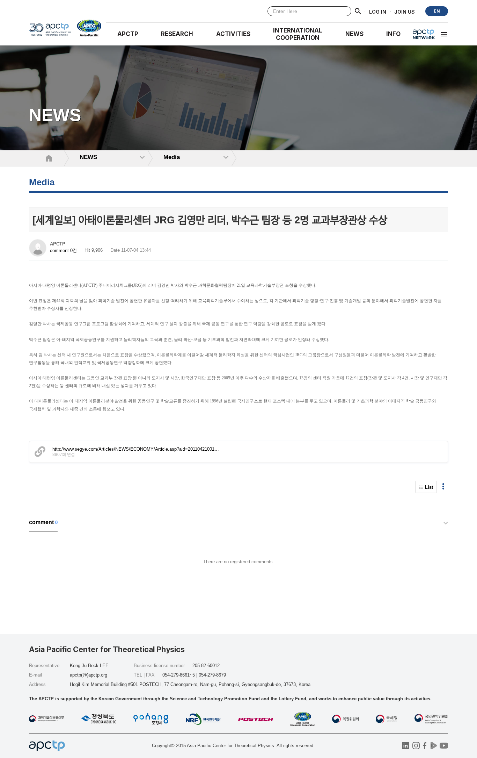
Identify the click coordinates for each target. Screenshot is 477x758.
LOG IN (377, 11)
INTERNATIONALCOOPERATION (297, 34)
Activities (233, 33)
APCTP (127, 33)
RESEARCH (177, 33)
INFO (393, 33)
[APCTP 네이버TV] (433, 745)
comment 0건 (63, 250)
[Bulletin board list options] (443, 487)
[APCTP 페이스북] (424, 745)
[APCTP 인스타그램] (416, 745)
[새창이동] (86, 28)
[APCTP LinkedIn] (405, 745)
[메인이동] (50, 32)
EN (437, 11)
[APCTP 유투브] (443, 745)
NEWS (354, 33)
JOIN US (404, 11)
